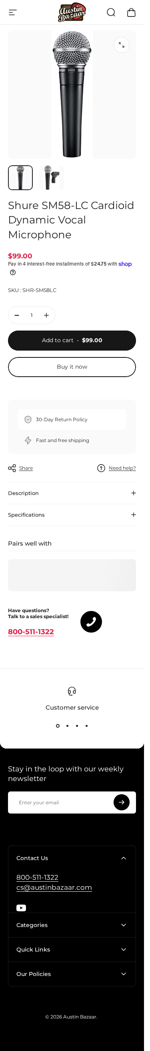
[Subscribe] (122, 802)
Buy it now (72, 366)
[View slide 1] (57, 725)
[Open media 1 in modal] (122, 45)
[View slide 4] (86, 725)
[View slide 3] (77, 725)
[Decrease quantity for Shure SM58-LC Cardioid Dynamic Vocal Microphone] (16, 315)
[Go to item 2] (51, 177)
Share (26, 468)
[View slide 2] (67, 725)
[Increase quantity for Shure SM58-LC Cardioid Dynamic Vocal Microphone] (46, 315)
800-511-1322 (31, 631)
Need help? (122, 468)
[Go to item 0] (20, 177)
